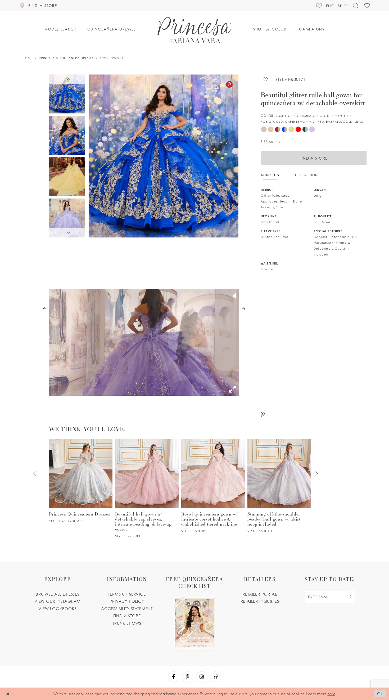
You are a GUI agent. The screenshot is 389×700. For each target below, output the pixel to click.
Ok (380, 694)
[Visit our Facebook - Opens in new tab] (173, 677)
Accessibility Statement (127, 608)
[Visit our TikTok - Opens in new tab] (215, 677)
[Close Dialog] (7, 693)
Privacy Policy (127, 601)
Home (27, 58)
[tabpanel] (163, 155)
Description (306, 175)
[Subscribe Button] (350, 597)
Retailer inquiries (260, 601)
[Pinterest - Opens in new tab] (229, 84)
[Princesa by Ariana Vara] (194, 30)
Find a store (127, 615)
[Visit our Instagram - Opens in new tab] (201, 677)
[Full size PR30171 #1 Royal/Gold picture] (163, 155)
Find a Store (314, 158)
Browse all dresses (57, 594)
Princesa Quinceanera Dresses (66, 58)
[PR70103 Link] (147, 488)
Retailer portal (259, 594)
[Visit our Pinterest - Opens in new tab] (187, 677)
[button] (331, 5)
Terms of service (127, 594)
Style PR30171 (111, 58)
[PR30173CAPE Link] (80, 481)
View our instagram (57, 601)
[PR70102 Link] (213, 486)
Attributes (270, 175)
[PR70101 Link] (279, 486)
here (331, 693)
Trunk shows (126, 623)
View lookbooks (57, 608)
